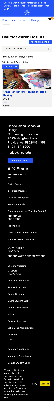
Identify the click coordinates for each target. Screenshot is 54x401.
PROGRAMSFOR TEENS (14, 217)
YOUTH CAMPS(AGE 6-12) (16, 249)
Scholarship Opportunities (21, 328)
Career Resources (17, 294)
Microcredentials (16, 204)
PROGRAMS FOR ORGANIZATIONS (26, 256)
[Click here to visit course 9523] (27, 79)
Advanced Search (40, 42)
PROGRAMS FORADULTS (17, 175)
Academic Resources (19, 280)
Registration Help (17, 321)
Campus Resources (18, 307)
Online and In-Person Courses (23, 232)
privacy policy (11, 394)
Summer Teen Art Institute (21, 239)
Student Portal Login (18, 349)
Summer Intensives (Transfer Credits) (27, 211)
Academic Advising (17, 287)
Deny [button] (34, 384)
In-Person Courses (17, 191)
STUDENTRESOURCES (14, 272)
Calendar (12, 334)
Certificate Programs (18, 197)
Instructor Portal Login (19, 356)
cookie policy (14, 391)
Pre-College (14, 226)
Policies (12, 314)
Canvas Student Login (19, 363)
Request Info (20, 160)
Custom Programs (17, 266)
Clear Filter (11, 66)
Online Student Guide (19, 301)
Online (5, 102)
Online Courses (15, 184)
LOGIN (11, 339)
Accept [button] (45, 384)
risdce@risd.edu (19, 152)
